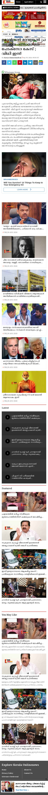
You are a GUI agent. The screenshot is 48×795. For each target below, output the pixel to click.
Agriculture (28, 2)
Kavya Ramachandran (12, 58)
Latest (5, 408)
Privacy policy (7, 773)
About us (27, 770)
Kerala (15, 34)
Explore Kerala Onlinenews (20, 765)
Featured (7, 488)
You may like (9, 615)
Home (5, 34)
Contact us (28, 773)
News (18, 2)
